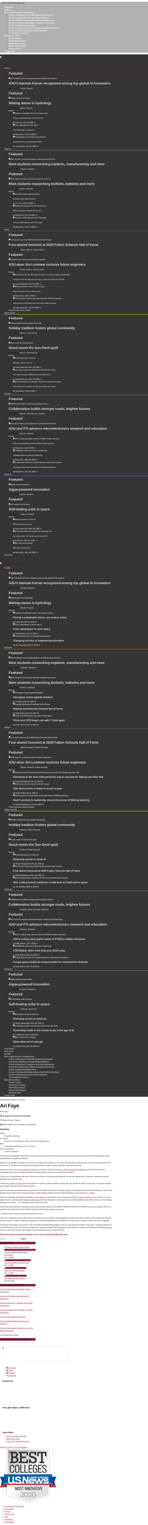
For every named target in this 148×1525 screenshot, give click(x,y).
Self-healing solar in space (14, 1278)
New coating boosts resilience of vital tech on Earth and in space (34, 386)
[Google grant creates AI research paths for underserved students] (37, 462)
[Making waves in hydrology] (19, 98)
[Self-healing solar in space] (19, 504)
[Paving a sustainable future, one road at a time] (30, 113)
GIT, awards (40, 1197)
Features (29, 88)
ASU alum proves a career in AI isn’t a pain (26, 291)
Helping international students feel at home (27, 210)
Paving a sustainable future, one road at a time (28, 118)
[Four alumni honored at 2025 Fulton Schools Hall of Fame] (30, 240)
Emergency (8, 1519)
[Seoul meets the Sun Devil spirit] (21, 343)
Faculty (7, 68)
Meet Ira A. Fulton (13, 1439)
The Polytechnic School (18, 33)
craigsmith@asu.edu (10, 1390)
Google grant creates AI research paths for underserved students (34, 467)
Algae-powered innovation (14, 1270)
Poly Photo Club (28, 1193)
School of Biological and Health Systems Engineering (31, 15)
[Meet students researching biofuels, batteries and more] (30, 179)
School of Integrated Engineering (22, 25)
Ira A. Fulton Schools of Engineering (19, 12)
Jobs (6, 1517)
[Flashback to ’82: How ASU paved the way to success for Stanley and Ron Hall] (41, 275)
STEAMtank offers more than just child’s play (27, 455)
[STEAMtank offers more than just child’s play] (30, 450)
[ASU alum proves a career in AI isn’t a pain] (29, 286)
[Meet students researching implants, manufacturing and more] (32, 159)
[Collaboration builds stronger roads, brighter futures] (29, 404)
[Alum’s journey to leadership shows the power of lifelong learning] (37, 298)
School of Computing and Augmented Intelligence (29, 18)
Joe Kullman (19, 391)
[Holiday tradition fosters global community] (25, 323)
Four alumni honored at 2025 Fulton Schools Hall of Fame (32, 374)
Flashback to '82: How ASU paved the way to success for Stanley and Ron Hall (38, 279)
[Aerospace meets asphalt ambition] (26, 194)
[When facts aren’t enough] (23, 543)
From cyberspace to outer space (23, 130)
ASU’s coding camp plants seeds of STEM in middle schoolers (33, 443)
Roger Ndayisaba (21, 284)
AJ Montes (19, 540)
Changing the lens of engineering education (27, 142)
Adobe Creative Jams (31, 1200)
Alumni (6, 229)
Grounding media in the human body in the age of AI (30, 536)
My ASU (7, 10)
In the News (8, 555)
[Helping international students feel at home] (29, 206)
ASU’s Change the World (82, 1197)
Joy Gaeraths (20, 146)
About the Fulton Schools (16, 1436)
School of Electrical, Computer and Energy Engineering (31, 20)
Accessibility (9, 1509)
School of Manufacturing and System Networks (28, 31)
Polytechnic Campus (17, 41)
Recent (11, 111)
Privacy (7, 1511)
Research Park (15, 49)
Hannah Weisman (21, 379)
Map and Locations (12, 36)
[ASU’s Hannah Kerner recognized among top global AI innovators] (33, 78)
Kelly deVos (19, 134)
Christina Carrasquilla (16, 1183)
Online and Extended (17, 46)
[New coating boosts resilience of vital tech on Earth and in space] (37, 382)
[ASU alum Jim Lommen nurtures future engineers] (27, 259)
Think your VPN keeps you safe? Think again (28, 222)
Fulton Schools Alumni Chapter (20, 310)
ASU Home (8, 7)
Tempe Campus (15, 38)
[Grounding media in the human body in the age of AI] (32, 531)
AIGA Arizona (106, 1227)
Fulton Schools (38, 250)
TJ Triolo (18, 203)
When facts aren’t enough (21, 548)
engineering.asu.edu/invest (24, 1427)
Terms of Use (9, 1514)
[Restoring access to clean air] (24, 358)
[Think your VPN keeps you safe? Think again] (30, 218)
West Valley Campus (17, 43)
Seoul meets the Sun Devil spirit (16, 1263)
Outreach (7, 393)
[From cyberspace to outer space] (25, 125)
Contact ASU (9, 51)
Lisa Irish (18, 122)
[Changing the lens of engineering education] (29, 137)
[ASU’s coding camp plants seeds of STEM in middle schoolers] (36, 439)
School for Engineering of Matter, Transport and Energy (31, 23)
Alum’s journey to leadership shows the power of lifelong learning (34, 303)
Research (7, 474)
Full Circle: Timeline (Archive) (18, 1441)
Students (7, 149)
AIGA (68, 1190)
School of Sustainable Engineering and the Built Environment (34, 28)
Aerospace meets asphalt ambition (24, 199)
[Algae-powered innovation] (19, 484)
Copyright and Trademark (14, 1506)
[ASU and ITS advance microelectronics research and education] (32, 423)
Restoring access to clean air (22, 363)
